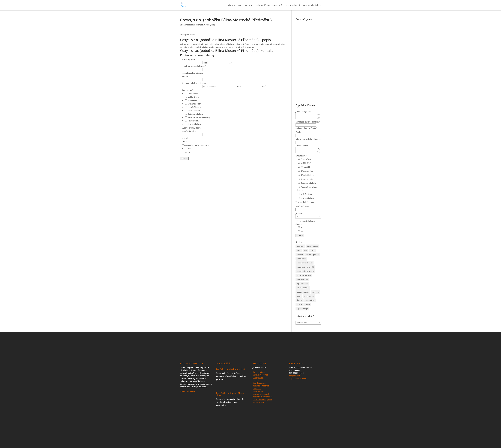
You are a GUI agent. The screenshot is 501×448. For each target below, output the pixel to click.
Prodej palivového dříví (305, 267)
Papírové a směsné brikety (199, 117)
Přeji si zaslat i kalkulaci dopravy (195, 145)
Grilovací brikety (194, 124)
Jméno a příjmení (189, 59)
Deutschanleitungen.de (262, 399)
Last (230, 63)
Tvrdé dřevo (193, 93)
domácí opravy (312, 246)
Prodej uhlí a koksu (304, 275)
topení (299, 296)
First (205, 63)
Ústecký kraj (209, 25)
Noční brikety (193, 121)
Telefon (185, 76)
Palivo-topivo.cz (234, 5)
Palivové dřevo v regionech (268, 5)
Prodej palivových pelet (305, 271)
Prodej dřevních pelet (304, 263)
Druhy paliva (291, 5)
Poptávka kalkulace (312, 5)
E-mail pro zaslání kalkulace (194, 66)
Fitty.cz (256, 380)
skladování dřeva (303, 288)
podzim (316, 255)
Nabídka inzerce (187, 391)
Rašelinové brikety (195, 114)
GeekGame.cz (258, 391)
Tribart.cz (257, 388)
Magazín (248, 5)
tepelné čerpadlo (303, 292)
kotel (305, 250)
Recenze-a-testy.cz (261, 386)
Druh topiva (187, 90)
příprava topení (302, 279)
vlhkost (299, 300)
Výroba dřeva (310, 300)
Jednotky (185, 138)
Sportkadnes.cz (259, 383)
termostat (315, 292)
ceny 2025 (300, 246)
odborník (300, 255)
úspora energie (302, 308)
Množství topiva (189, 131)
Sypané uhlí (192, 100)
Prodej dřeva (301, 259)
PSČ (264, 86)
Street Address (209, 86)
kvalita (312, 250)
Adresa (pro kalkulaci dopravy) (194, 83)
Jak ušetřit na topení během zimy (230, 394)
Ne (189, 152)
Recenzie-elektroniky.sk (262, 396)
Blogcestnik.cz (259, 372)
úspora (307, 304)
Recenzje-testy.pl (260, 402)
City (239, 86)
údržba (299, 304)
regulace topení (302, 284)
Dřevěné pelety (194, 104)
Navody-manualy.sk (261, 394)
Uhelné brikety (194, 110)
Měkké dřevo (193, 97)
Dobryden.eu (258, 377)
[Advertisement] (308, 61)
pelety (308, 255)
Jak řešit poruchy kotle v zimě (230, 369)
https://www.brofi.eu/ (298, 378)
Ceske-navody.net (260, 375)
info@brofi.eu (294, 375)
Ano (189, 148)
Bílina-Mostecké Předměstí (191, 25)
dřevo (299, 250)
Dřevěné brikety (194, 107)
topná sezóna (309, 296)
